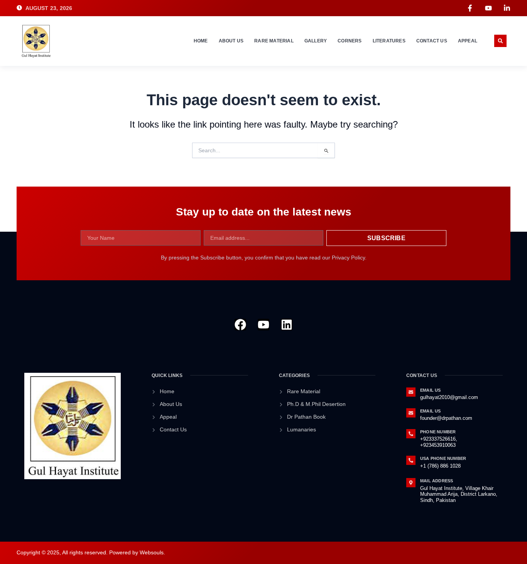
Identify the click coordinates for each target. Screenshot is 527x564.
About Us (231, 41)
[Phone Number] (411, 433)
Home (201, 41)
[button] (500, 41)
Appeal (467, 41)
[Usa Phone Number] (411, 460)
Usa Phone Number (443, 458)
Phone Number (438, 431)
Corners (349, 41)
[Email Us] (411, 392)
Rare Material (274, 41)
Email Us (430, 390)
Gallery (315, 41)
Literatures (389, 41)
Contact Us (431, 41)
